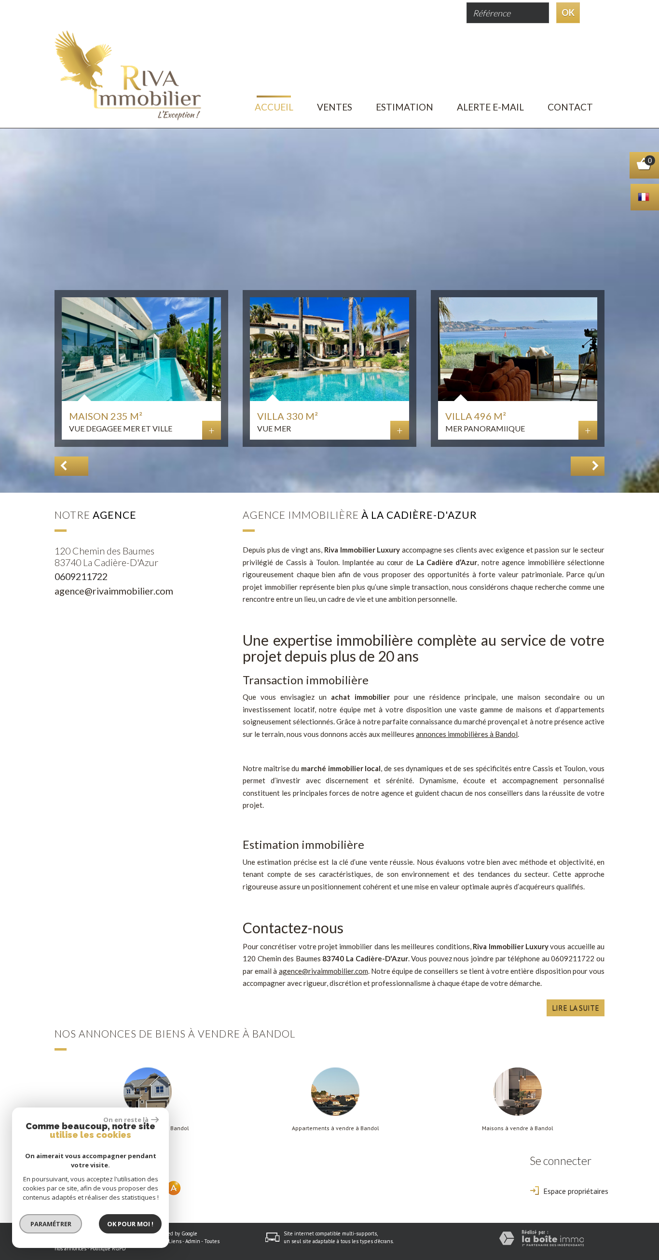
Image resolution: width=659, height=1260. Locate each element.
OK (568, 12)
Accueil (274, 106)
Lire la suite (575, 1007)
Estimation (404, 106)
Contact (570, 106)
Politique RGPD (108, 1248)
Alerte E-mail (490, 106)
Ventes (334, 106)
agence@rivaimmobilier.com (114, 590)
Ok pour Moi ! (130, 1223)
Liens (174, 1241)
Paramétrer (50, 1223)
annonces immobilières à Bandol (467, 734)
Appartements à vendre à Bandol (335, 1128)
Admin (192, 1241)
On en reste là (126, 1119)
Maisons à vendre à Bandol (517, 1128)
